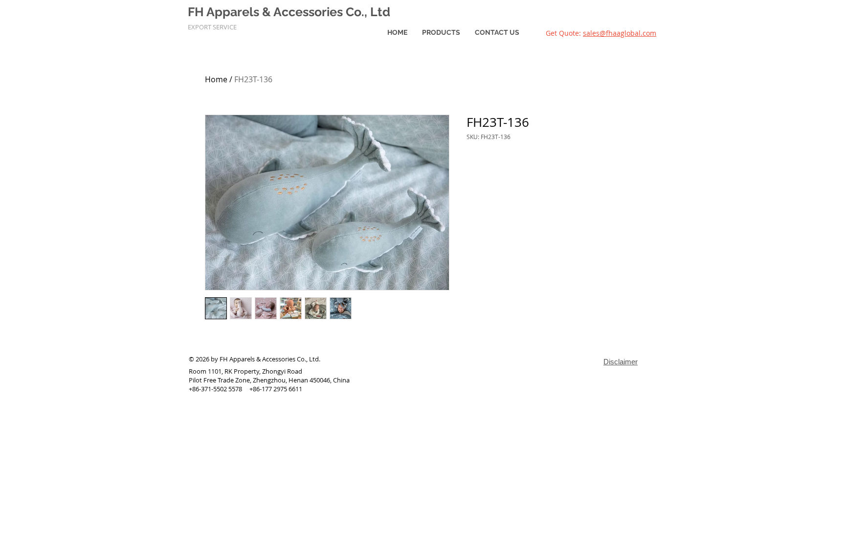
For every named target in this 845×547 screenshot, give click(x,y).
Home (216, 79)
